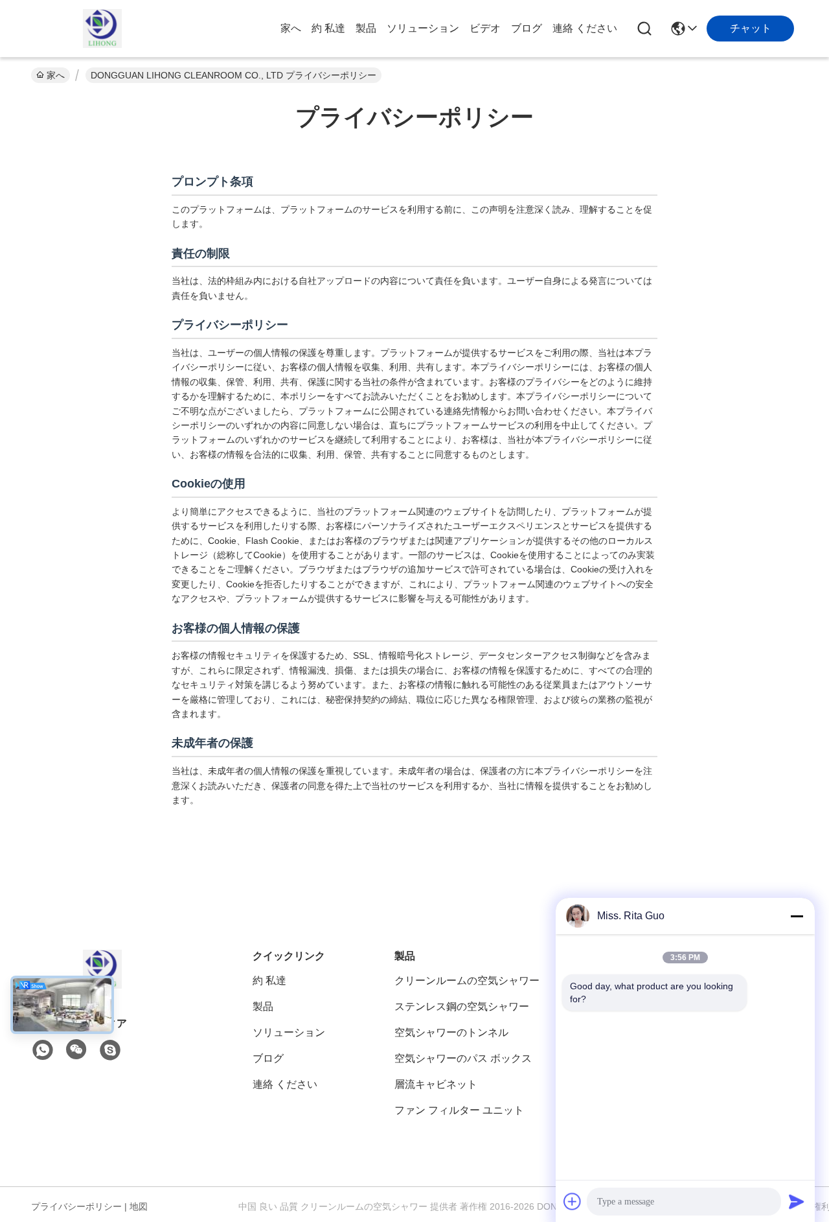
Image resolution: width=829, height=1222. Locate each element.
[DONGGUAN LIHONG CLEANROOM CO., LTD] (102, 28)
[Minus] (796, 916)
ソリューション (423, 28)
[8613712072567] (42, 1050)
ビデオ (485, 28)
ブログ (526, 28)
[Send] (796, 1201)
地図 (139, 1206)
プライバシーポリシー (76, 1206)
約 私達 (328, 28)
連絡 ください (584, 28)
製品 (366, 28)
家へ (290, 28)
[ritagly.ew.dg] (110, 1050)
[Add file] (572, 1201)
